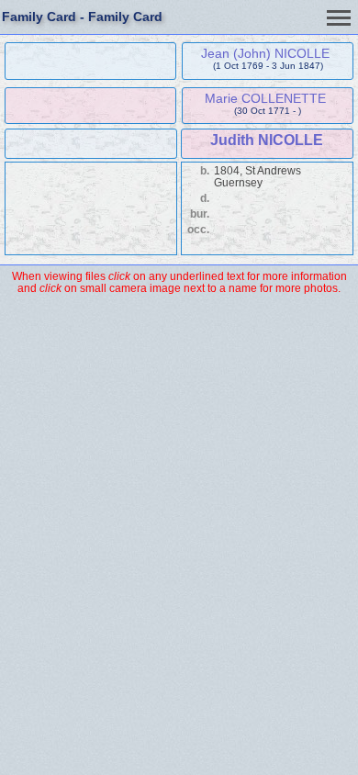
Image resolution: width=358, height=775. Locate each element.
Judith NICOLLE (266, 140)
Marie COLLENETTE (265, 98)
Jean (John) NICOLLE (265, 53)
